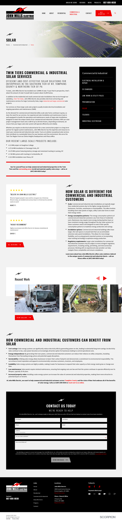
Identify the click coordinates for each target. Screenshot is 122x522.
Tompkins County (71, 380)
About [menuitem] (51, 13)
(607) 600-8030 (35, 171)
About (35, 490)
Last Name (65, 419)
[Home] (20, 13)
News (90, 2)
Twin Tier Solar (18, 99)
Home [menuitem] (44, 13)
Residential (37, 493)
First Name (18, 419)
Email (64, 425)
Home (35, 486)
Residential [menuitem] (62, 13)
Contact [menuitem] (89, 13)
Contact (36, 506)
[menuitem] (97, 81)
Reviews (82, 2)
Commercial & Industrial (41, 496)
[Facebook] (94, 486)
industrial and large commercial (53, 101)
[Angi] (99, 486)
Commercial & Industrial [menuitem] (75, 13)
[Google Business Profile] (89, 486)
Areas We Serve (71, 2)
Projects (97, 2)
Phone (17, 425)
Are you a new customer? (22, 436)
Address (18, 430)
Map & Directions (59, 493)
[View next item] (105, 278)
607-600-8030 (109, 2)
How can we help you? (21, 442)
